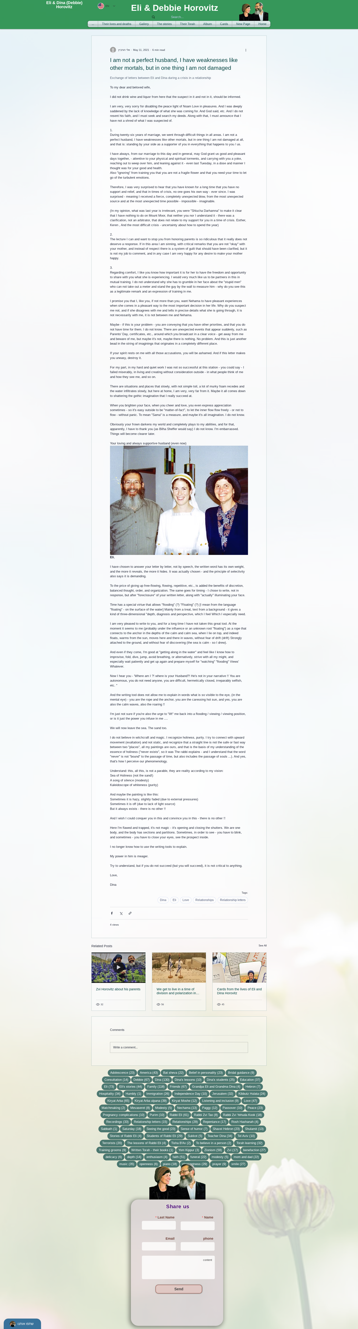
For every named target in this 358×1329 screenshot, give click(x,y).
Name (208, 1217)
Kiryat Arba (119, 1101)
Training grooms (113, 1150)
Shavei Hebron (227, 1129)
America (150, 1072)
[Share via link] (130, 913)
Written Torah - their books (153, 1150)
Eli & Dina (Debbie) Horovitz (64, 4)
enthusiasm (158, 1157)
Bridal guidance (242, 1072)
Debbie (143, 1080)
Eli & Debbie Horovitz (174, 8)
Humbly (135, 1093)
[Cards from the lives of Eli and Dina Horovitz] (239, 968)
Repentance (216, 1122)
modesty (221, 1157)
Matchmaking (115, 1108)
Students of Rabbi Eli (166, 1136)
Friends (179, 1086)
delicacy (115, 1157)
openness (149, 1164)
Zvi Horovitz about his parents (118, 989)
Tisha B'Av (182, 1143)
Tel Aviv (247, 1136)
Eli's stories (132, 1086)
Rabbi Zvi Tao (207, 1115)
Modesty (164, 1108)
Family (157, 1086)
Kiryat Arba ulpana (152, 1101)
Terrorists (113, 1143)
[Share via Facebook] (112, 913)
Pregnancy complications (125, 1115)
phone (208, 1238)
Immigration (159, 1093)
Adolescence (123, 1072)
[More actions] (246, 50)
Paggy (211, 1108)
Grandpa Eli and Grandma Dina (217, 1086)
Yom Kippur (190, 1150)
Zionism (214, 1150)
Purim (158, 1115)
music (128, 1164)
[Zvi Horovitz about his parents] (118, 968)
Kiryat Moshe (185, 1101)
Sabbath (110, 1129)
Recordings (118, 1122)
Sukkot (196, 1136)
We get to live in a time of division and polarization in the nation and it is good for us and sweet (177, 991)
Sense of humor (195, 1129)
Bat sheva (174, 1072)
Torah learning (250, 1143)
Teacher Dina (221, 1136)
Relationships (204, 900)
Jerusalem (224, 1093)
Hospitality (111, 1093)
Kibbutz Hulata (253, 1093)
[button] (187, 24)
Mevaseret (141, 1108)
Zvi (233, 1150)
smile (239, 1164)
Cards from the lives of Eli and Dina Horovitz (239, 991)
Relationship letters (233, 900)
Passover (234, 1108)
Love (186, 900)
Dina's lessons (189, 1080)
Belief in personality (207, 1072)
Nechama (188, 1108)
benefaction (255, 1150)
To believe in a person (215, 1143)
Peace (256, 1108)
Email (170, 1238)
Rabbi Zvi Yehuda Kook (243, 1115)
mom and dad (247, 1157)
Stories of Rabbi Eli (127, 1136)
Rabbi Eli (180, 1115)
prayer (220, 1164)
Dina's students (222, 1080)
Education (251, 1080)
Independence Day (192, 1093)
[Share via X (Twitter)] (121, 913)
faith (180, 1157)
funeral (199, 1157)
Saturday (133, 1129)
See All (263, 945)
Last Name (166, 1217)
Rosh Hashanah (246, 1122)
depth (135, 1157)
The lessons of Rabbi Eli (147, 1143)
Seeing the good (162, 1129)
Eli (174, 900)
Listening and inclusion (221, 1101)
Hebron (254, 1086)
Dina (163, 900)
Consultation (117, 1080)
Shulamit (255, 1129)
